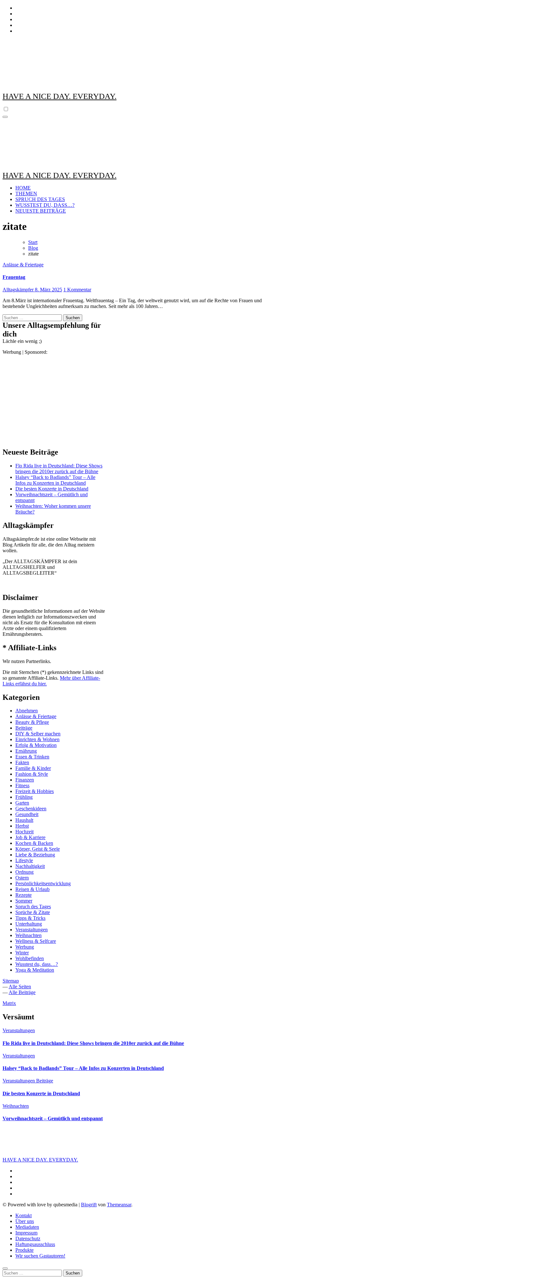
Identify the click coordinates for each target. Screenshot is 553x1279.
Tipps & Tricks (30, 918)
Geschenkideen (30, 808)
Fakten (22, 762)
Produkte (24, 1250)
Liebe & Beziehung (35, 854)
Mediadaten (27, 1227)
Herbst (22, 826)
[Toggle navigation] (5, 117)
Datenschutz (27, 1238)
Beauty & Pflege (32, 722)
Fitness (22, 785)
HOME (23, 187)
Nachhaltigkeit (30, 866)
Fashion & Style (31, 774)
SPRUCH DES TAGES (40, 199)
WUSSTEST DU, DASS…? (45, 205)
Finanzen (24, 779)
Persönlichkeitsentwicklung (43, 883)
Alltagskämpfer (19, 289)
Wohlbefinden (29, 958)
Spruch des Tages (33, 906)
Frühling (24, 797)
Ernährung (26, 751)
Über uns (24, 1221)
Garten (22, 802)
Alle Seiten (20, 986)
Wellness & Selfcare (35, 941)
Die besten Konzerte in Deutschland (51, 488)
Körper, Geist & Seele (37, 849)
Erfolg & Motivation (36, 745)
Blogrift (89, 1204)
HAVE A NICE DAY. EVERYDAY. (59, 96)
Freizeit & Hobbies (34, 791)
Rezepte (23, 895)
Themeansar (119, 1204)
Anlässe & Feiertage (23, 264)
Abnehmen (26, 710)
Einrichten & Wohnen (37, 739)
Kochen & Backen (34, 843)
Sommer (23, 900)
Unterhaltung (28, 924)
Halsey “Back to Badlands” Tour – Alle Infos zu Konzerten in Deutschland (55, 480)
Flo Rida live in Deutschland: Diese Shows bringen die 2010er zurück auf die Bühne (58, 468)
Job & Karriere (30, 837)
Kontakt (23, 1215)
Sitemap (11, 981)
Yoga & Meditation (34, 970)
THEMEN (26, 193)
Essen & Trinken (32, 756)
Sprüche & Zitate (32, 912)
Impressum (26, 1232)
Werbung (24, 947)
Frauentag (14, 277)
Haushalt (24, 820)
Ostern (22, 877)
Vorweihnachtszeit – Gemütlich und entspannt (53, 1118)
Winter (22, 952)
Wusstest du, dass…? (36, 964)
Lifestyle (24, 860)
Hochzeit (24, 831)
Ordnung (24, 872)
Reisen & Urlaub (32, 889)
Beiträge (23, 728)
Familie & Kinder (33, 768)
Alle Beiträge (22, 992)
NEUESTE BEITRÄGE (40, 211)
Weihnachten (28, 935)
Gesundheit (26, 814)
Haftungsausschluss (35, 1244)
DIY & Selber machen (37, 733)
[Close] (5, 1268)
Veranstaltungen (31, 929)
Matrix (9, 1003)
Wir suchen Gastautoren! (40, 1256)
